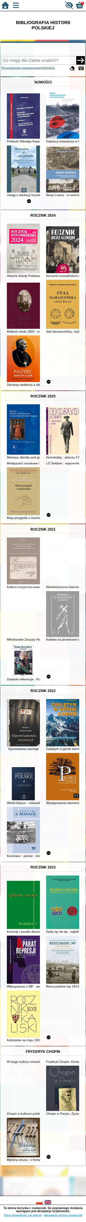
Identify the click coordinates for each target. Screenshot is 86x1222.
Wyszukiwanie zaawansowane (22, 68)
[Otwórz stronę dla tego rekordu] (24, 116)
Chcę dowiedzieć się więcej (22, 1215)
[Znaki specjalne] (81, 68)
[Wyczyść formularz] (72, 68)
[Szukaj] (80, 60)
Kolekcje (49, 68)
